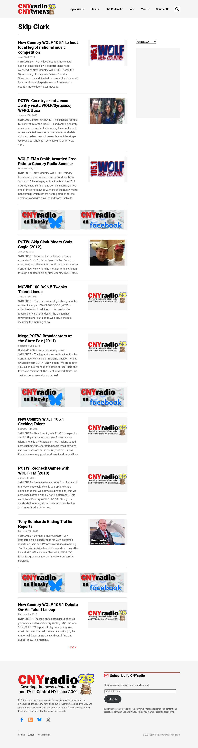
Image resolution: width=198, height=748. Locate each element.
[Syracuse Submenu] (83, 9)
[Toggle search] (177, 9)
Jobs (132, 9)
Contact (21, 735)
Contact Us (162, 9)
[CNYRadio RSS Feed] (30, 719)
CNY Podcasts (114, 9)
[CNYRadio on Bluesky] (39, 719)
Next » (72, 647)
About (31, 735)
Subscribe (113, 699)
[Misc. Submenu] (149, 9)
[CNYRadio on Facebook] (21, 719)
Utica (93, 9)
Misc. (144, 9)
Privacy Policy (43, 735)
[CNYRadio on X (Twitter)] (48, 719)
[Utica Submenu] (99, 9)
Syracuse (75, 9)
